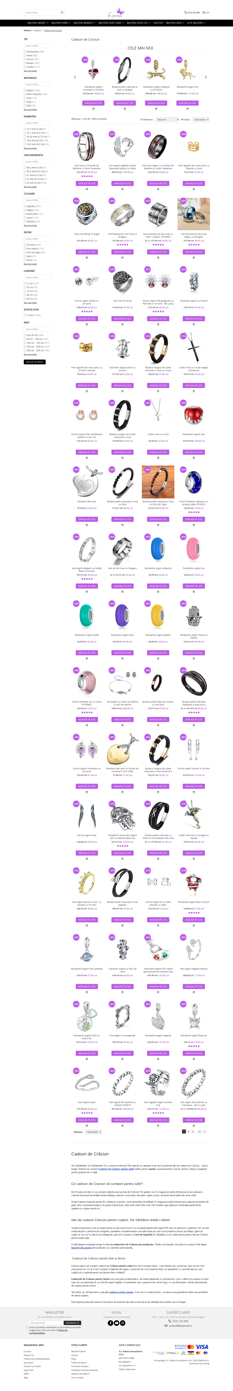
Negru (30, 210)
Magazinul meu (34, 1345)
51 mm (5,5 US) (34, 175)
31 (199, 1131)
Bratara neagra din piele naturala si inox (123, 436)
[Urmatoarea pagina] (204, 1132)
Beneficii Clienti (78, 1351)
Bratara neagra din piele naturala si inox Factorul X (158, 770)
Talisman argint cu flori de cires (122, 970)
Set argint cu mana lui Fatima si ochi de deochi (122, 703)
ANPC (26, 1373)
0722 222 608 (180, 1321)
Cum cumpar (77, 1377)
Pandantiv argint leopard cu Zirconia (156, 88)
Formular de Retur (80, 1366)
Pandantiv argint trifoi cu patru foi (87, 1037)
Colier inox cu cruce (158, 434)
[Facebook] (110, 1323)
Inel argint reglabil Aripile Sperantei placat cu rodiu (122, 167)
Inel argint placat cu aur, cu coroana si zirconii (86, 903)
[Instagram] (122, 1323)
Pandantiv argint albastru (158, 568)
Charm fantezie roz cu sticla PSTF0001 (87, 703)
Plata (73, 1358)
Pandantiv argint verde (87, 635)
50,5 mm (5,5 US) (35, 171)
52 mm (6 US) (34, 182)
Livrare (74, 1355)
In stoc (30, 315)
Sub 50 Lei (32, 335)
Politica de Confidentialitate (37, 1358)
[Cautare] (62, 12)
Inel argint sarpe (87, 1102)
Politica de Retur (79, 1362)
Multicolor (32, 213)
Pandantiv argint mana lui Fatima (194, 636)
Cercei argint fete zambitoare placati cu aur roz (86, 436)
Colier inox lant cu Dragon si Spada (194, 837)
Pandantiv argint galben (158, 635)
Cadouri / (38, 30)
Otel (29, 105)
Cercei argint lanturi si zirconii (194, 768)
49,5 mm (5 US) (34, 167)
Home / (28, 30)
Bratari (30, 63)
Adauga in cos (93, 102)
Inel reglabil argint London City (158, 1104)
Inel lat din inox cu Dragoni (122, 568)
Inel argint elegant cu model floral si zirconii (87, 570)
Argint (30, 90)
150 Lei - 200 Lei (35, 346)
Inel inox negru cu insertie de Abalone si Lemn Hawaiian (158, 167)
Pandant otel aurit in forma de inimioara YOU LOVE (122, 770)
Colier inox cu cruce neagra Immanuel (193, 369)
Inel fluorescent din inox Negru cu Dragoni (194, 235)
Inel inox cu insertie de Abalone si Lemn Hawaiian (87, 167)
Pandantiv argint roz (194, 568)
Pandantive (33, 51)
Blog (26, 1377)
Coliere (30, 66)
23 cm (30, 287)
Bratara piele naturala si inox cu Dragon (125, 88)
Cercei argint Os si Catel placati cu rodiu (158, 903)
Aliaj (29, 101)
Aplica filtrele (34, 361)
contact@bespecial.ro (180, 1325)
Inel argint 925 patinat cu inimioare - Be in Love (193, 1104)
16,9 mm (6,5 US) (35, 144)
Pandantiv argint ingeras (158, 1035)
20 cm (30, 298)
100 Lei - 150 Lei (35, 342)
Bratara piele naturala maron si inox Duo (158, 703)
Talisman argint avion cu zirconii (122, 369)
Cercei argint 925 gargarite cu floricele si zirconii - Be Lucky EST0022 (158, 302)
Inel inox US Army (122, 300)
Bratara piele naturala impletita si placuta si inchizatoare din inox (194, 703)
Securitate (28, 1362)
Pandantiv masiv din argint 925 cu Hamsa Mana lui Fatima (122, 837)
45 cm (30, 294)
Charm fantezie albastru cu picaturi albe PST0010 (193, 503)
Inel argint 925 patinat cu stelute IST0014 (122, 1104)
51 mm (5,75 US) (35, 178)
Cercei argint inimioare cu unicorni (87, 770)
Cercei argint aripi (86, 835)
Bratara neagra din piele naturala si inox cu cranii (158, 369)
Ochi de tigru (34, 252)
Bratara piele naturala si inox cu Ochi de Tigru (158, 503)
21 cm (30, 283)
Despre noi (29, 1355)
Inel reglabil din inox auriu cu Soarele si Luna (194, 167)
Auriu (29, 217)
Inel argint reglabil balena (194, 968)
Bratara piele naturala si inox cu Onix (122, 503)
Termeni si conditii (32, 1366)
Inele (29, 55)
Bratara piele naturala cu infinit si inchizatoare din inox (158, 837)
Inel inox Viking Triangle (87, 234)
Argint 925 (28, 1370)
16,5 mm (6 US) (34, 140)
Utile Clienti (79, 1345)
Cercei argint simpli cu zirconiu (87, 302)
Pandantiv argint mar (194, 434)
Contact (27, 1351)
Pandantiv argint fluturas (194, 1035)
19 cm (30, 291)
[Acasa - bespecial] (116, 12)
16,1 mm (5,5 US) (35, 132)
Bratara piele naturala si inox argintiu (122, 903)
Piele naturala (34, 94)
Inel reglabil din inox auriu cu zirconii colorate (87, 369)
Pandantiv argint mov (122, 635)
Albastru (31, 221)
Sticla (29, 259)
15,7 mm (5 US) (34, 128)
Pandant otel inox (87, 501)
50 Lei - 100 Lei (34, 338)
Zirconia (31, 244)
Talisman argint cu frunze (193, 300)
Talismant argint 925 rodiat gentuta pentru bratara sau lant (158, 970)
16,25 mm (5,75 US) (37, 136)
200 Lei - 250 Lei (35, 350)
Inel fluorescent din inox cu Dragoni (122, 235)
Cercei (30, 59)
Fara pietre (32, 248)
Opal (29, 256)
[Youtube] (116, 1323)
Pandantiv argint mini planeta (87, 968)
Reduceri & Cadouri (80, 1373)
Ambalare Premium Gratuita (84, 1370)
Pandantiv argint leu (187, 86)
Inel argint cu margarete (122, 1035)
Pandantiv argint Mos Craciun (194, 902)
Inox (29, 97)
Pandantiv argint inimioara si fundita (93, 88)
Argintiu (31, 206)
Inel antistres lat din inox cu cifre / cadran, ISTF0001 (158, 235)
